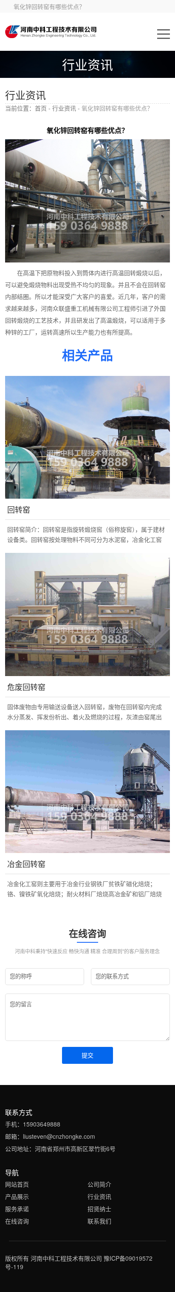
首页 (41, 108)
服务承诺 (17, 1208)
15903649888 (41, 1124)
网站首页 (17, 1184)
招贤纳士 (99, 1208)
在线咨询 (17, 1221)
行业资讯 (64, 108)
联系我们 (99, 1221)
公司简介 (99, 1184)
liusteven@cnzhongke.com (59, 1136)
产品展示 (17, 1196)
